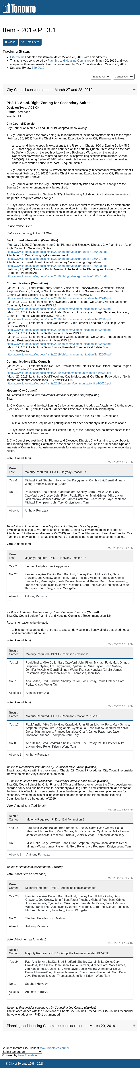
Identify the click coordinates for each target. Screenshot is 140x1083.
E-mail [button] (31, 42)
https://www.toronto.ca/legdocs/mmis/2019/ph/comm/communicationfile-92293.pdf (59, 308)
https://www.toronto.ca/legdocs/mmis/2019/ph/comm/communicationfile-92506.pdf (59, 354)
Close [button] (11, 42)
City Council (18, 57)
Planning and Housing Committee (69, 60)
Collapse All (120, 76)
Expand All (98, 76)
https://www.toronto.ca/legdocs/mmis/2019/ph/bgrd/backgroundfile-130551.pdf (57, 276)
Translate (31, 1055)
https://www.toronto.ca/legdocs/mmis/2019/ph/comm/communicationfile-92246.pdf (59, 298)
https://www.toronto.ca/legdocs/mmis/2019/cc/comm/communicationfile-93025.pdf (59, 383)
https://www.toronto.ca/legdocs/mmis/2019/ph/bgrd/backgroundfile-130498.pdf (57, 265)
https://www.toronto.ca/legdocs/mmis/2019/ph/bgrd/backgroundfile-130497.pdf (57, 258)
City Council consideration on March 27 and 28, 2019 (49, 90)
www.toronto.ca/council (54, 1048)
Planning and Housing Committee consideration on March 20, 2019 (61, 1026)
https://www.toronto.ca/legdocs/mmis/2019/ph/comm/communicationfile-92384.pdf (59, 319)
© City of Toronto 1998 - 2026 (25, 1063)
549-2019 (38, 67)
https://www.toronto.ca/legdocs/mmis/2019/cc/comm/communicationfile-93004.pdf (59, 372)
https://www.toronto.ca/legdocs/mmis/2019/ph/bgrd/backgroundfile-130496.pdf (57, 251)
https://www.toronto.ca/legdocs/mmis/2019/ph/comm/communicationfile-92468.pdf (59, 329)
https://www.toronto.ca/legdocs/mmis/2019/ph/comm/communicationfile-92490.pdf (59, 343)
